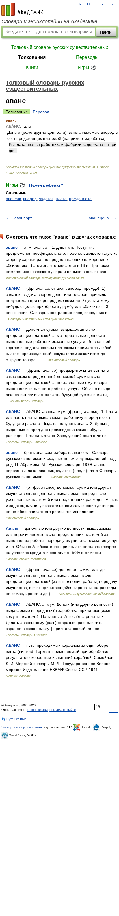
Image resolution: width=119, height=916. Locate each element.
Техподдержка (37, 709)
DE (89, 4)
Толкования (32, 57)
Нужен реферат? (46, 185)
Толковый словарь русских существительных (59, 47)
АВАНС (13, 288)
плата (61, 198)
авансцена (99, 217)
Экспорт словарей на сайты (21, 727)
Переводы (87, 57)
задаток (46, 198)
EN (78, 4)
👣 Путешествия (13, 719)
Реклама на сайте (62, 709)
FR (110, 4)
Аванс (12, 528)
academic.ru (22, 9)
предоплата (80, 198)
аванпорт (23, 217)
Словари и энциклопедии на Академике (49, 21)
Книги (32, 67)
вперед (30, 198)
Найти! (106, 32)
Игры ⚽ (87, 67)
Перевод (41, 111)
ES (100, 4)
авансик (13, 198)
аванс (12, 247)
